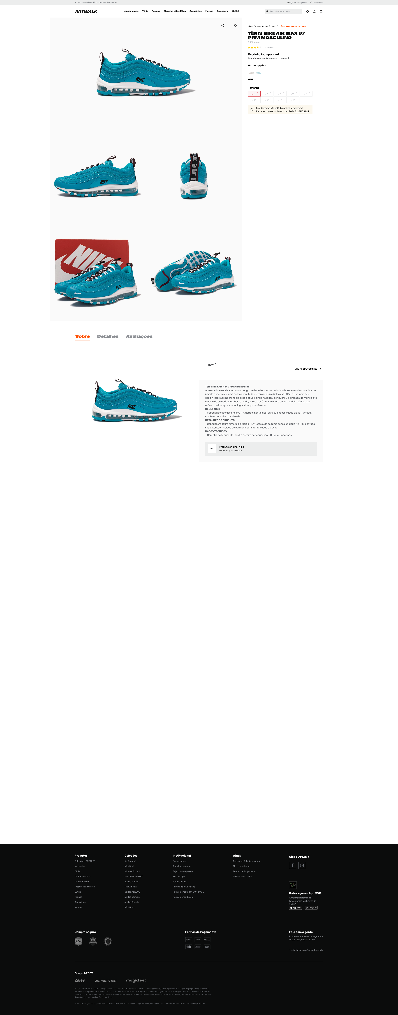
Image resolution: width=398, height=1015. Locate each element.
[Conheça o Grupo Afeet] (80, 981)
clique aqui (302, 111)
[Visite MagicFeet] (136, 981)
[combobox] (283, 11)
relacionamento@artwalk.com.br (307, 950)
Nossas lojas (318, 3)
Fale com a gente (301, 932)
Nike (273, 26)
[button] (254, 94)
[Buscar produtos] (267, 11)
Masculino (262, 26)
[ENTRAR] (314, 11)
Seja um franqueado (298, 3)
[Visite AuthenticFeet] (106, 981)
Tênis (250, 26)
